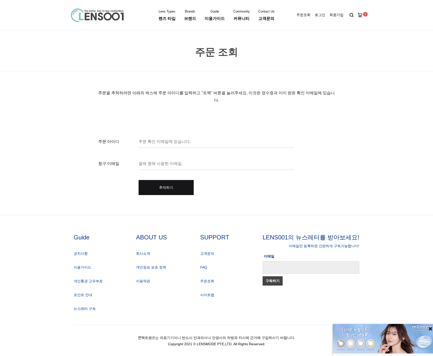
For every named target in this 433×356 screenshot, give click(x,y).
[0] (360, 15)
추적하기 (166, 188)
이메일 (269, 256)
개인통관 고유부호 (88, 281)
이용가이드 (82, 267)
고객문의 (207, 253)
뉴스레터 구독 (85, 309)
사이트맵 (207, 295)
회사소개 (143, 253)
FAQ (203, 267)
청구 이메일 (108, 163)
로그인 (320, 15)
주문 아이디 (108, 141)
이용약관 (143, 281)
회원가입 (337, 15)
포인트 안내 (83, 295)
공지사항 (81, 253)
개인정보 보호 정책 (151, 267)
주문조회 (303, 15)
